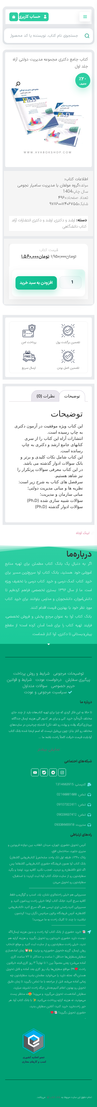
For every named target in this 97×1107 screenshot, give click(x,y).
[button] (30, 16)
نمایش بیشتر (48, 749)
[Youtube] (35, 772)
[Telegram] (53, 772)
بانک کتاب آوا (53, 1097)
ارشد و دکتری (65, 220)
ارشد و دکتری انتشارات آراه (33, 220)
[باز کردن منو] (84, 16)
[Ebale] (44, 772)
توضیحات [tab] (72, 395)
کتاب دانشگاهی (75, 226)
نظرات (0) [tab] (45, 395)
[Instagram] (62, 772)
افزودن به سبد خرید (36, 283)
